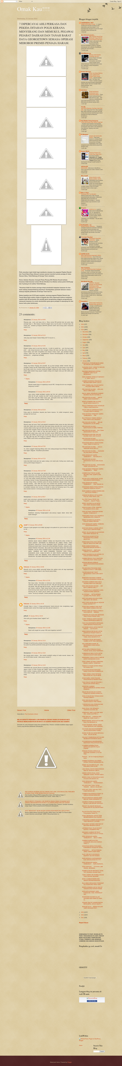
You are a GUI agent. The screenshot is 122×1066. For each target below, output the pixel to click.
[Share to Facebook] (49, 308)
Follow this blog (92, 1001)
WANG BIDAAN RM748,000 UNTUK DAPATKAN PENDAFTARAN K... (92, 632)
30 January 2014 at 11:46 (43, 510)
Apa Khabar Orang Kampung (89, 120)
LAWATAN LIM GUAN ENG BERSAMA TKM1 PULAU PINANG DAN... (93, 615)
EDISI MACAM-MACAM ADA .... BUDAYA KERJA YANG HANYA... (92, 700)
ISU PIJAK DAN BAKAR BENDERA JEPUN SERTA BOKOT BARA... (92, 729)
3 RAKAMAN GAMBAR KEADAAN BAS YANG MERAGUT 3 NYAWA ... (93, 820)
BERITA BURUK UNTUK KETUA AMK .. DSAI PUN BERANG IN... (93, 721)
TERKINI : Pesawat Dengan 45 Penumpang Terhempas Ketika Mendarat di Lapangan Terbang (95, 286)
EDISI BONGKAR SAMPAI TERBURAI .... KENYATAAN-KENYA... (93, 524)
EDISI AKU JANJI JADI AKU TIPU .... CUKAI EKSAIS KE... (92, 790)
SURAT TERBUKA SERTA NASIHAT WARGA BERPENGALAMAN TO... (92, 619)
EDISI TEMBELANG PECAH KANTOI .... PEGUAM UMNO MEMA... (92, 385)
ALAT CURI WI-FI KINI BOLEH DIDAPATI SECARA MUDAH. (91, 855)
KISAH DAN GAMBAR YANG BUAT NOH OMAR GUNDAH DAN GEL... (92, 607)
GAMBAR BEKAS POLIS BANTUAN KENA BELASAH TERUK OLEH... (92, 559)
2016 (82, 324)
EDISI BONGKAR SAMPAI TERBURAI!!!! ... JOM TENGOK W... (93, 483)
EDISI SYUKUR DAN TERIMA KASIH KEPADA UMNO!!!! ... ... (92, 696)
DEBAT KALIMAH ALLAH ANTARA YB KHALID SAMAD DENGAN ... (93, 555)
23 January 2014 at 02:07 (38, 363)
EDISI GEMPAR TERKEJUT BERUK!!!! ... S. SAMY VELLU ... (93, 377)
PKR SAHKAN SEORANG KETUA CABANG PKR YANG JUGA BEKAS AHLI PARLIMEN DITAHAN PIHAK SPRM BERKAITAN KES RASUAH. (50, 792)
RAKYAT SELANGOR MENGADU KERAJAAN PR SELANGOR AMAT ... (92, 807)
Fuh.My (83, 107)
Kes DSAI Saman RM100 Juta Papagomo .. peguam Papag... (91, 500)
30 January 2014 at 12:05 (43, 627)
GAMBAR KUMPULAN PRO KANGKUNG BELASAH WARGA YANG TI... (92, 842)
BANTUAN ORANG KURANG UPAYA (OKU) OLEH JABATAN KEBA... (92, 528)
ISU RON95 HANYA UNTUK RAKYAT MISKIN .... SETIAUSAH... (92, 627)
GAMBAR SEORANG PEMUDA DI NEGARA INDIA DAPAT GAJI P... (92, 381)
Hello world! (84, 168)
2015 (82, 327)
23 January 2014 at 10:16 (37, 603)
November (86, 334)
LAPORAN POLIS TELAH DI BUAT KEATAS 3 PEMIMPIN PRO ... (92, 828)
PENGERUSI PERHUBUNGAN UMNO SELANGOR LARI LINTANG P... (93, 363)
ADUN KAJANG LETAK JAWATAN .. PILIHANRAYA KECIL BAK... (92, 508)
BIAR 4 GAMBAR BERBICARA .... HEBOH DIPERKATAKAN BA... (91, 879)
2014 (82, 329)
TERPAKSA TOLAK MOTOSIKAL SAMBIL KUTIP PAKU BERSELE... (92, 640)
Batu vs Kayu (85, 192)
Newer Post (21, 710)
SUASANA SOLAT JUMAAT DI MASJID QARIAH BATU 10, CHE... (93, 368)
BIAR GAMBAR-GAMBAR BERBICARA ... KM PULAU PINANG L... (93, 491)
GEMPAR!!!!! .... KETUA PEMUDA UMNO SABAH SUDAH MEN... (91, 850)
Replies (28, 378)
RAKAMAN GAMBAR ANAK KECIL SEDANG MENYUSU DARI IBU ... (92, 582)
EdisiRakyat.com (86, 53)
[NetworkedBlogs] (92, 998)
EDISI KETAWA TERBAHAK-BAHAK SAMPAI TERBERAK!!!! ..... (92, 512)
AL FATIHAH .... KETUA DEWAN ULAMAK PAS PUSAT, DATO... (91, 595)
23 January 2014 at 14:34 (38, 665)
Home (46, 710)
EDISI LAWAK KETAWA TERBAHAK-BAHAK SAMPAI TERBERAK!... (92, 662)
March (84, 355)
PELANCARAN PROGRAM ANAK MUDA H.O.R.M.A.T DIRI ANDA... (92, 568)
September (86, 339)
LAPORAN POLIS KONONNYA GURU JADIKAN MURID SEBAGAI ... (92, 590)
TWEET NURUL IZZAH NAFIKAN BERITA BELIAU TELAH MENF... (92, 674)
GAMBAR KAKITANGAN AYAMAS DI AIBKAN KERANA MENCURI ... (92, 794)
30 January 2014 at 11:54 (43, 538)
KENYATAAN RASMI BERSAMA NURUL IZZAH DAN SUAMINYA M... (93, 670)
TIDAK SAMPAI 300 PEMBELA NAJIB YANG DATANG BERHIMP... (93, 875)
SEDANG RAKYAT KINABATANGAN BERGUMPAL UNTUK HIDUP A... (92, 903)
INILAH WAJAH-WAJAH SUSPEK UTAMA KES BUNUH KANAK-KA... (92, 692)
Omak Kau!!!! (33, 9)
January (85, 361)
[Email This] (44, 308)
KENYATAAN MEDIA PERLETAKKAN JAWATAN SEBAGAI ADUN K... (92, 487)
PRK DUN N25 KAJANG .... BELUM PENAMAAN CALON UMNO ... (92, 423)
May (84, 350)
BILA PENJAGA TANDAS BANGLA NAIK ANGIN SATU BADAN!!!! (92, 418)
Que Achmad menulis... (88, 35)
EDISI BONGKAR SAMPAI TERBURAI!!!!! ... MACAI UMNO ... (92, 837)
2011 (82, 917)
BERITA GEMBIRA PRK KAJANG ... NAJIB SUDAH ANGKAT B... (92, 402)
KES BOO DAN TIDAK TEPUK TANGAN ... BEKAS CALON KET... (92, 786)
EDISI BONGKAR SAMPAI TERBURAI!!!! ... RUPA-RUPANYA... (93, 863)
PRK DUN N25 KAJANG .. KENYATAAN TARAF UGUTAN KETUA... (93, 465)
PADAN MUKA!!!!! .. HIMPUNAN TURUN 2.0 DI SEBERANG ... (91, 550)
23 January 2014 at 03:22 (38, 422)
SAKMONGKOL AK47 (87, 23)
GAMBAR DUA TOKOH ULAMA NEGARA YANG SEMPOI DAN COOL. (91, 474)
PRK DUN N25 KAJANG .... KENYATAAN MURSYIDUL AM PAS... (93, 439)
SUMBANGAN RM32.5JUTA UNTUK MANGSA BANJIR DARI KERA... (92, 654)
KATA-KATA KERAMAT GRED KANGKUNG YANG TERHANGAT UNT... (92, 893)
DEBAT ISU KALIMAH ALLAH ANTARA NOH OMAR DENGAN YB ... (93, 533)
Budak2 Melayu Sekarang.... (88, 226)
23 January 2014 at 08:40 (35, 525)
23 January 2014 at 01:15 (38, 335)
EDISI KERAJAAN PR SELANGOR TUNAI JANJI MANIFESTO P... (92, 636)
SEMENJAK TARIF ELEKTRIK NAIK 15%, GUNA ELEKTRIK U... (92, 713)
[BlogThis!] (46, 308)
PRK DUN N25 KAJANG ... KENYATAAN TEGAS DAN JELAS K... (92, 461)
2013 (82, 912)
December (86, 331)
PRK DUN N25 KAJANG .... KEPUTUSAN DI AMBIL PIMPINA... (93, 427)
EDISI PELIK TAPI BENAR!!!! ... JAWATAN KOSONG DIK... (91, 709)
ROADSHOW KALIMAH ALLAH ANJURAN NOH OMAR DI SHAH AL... (92, 898)
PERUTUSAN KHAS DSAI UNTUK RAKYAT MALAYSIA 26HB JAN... (92, 542)
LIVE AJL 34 (92, 209)
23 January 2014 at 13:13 (38, 640)
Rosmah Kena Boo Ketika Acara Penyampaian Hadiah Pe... (91, 812)
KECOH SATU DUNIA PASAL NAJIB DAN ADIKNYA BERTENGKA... (92, 479)
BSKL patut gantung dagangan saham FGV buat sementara (91, 256)
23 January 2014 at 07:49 (38, 471)
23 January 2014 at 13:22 (38, 653)
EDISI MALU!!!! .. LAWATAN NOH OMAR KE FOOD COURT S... (91, 717)
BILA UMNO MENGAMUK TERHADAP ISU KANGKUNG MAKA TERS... (93, 883)
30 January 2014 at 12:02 (43, 580)
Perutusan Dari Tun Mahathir (88, 194)
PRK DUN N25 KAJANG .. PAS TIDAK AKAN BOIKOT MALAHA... (93, 431)
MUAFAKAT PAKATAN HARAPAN (95, 239)
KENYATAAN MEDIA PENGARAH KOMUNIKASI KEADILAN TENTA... (93, 846)
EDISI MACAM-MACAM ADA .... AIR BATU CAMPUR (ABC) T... (92, 586)
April (84, 353)
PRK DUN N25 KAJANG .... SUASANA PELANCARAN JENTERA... (93, 451)
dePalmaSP (84, 166)
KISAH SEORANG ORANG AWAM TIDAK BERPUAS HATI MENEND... (93, 725)
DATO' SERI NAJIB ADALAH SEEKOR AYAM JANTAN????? (93, 603)
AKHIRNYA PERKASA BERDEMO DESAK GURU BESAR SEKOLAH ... (93, 802)
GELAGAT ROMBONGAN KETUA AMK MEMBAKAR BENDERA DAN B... (93, 738)
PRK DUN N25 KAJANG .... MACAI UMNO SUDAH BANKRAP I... (92, 398)
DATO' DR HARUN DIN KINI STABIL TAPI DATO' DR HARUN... (92, 599)
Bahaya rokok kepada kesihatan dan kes (95, 55)
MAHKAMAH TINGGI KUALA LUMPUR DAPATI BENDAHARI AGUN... (93, 658)
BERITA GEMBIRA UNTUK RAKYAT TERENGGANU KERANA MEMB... (92, 888)
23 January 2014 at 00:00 (38, 319)
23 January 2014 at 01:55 (38, 346)
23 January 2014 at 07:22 (38, 458)
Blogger (69, 1062)
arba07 (26, 525)
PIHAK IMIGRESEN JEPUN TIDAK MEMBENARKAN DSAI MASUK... (92, 816)
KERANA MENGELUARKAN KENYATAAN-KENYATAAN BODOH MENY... (93, 564)
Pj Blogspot (84, 134)
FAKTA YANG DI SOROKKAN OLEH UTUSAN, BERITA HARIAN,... (92, 410)
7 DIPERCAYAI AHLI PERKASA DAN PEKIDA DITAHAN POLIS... (92, 705)
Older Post (71, 710)
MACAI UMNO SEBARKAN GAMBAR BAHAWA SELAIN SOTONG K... (92, 394)
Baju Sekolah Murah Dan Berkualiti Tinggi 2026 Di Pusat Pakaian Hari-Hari (95, 38)
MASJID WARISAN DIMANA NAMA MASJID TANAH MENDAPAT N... (92, 798)
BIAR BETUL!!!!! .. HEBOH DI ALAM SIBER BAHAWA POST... (92, 907)
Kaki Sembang (85, 267)
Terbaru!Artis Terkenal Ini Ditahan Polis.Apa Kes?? (95, 303)
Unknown (26, 567)
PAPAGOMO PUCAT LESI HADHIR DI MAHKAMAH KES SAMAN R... (93, 516)
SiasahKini (84, 301)
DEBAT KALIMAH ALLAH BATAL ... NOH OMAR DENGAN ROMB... (92, 504)
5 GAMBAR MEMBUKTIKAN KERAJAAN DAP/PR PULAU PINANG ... (91, 747)
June (84, 347)
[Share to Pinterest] (51, 308)
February (85, 358)
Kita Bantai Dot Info (87, 281)
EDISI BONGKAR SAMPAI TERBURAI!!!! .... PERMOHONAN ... (93, 782)
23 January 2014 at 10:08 (37, 567)
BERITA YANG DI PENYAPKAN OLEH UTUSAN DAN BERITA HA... (93, 777)
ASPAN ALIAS (85, 254)
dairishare (84, 90)
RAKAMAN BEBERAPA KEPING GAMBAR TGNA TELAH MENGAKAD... (91, 373)
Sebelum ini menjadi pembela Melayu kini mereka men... (92, 666)
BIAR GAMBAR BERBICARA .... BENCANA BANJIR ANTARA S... (92, 546)
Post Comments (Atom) (31, 714)
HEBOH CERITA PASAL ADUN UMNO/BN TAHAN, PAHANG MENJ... (93, 773)
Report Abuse (83, 922)
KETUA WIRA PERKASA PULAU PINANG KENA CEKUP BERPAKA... (93, 650)
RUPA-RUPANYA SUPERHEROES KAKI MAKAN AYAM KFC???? (92, 859)
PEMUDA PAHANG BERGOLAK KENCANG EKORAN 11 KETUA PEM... (91, 752)
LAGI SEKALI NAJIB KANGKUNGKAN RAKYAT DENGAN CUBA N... (93, 769)
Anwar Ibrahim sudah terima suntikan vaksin (95, 178)
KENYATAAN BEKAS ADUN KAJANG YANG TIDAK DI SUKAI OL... (92, 443)
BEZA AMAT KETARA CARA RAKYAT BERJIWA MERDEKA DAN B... (92, 824)
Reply (25, 329)
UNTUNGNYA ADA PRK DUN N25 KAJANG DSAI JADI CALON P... (92, 435)
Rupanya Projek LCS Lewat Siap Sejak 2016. (95, 153)
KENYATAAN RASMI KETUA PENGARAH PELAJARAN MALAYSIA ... (90, 538)
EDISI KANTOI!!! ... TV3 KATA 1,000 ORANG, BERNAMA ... (92, 867)
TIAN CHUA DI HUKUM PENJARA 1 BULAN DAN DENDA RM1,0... (92, 683)
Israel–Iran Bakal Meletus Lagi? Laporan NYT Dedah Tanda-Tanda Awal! (96, 75)
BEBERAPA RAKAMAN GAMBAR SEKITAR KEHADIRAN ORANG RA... (93, 578)
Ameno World (85, 151)
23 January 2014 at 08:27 (38, 497)
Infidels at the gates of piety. (88, 24)
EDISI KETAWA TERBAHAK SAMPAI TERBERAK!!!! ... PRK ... (92, 414)
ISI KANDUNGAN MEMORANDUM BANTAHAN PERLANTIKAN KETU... (93, 742)
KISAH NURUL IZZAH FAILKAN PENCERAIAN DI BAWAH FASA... (92, 678)
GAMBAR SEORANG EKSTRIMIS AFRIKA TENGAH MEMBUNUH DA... (93, 761)
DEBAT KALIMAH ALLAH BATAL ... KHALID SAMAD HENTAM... (92, 520)
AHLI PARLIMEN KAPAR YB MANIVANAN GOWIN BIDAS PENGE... (91, 645)
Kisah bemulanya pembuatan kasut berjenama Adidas (94, 93)
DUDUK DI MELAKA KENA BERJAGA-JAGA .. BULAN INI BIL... (93, 733)
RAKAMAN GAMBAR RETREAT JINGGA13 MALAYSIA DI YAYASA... (93, 833)
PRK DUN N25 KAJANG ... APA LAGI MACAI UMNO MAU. (92, 390)
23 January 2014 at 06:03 (43, 382)
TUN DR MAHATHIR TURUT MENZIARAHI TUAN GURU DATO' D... (92, 574)
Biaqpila (83, 208)
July (84, 345)
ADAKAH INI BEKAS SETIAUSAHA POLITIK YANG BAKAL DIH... (92, 495)
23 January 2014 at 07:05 (38, 446)
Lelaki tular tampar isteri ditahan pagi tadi (91, 122)
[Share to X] (47, 308)
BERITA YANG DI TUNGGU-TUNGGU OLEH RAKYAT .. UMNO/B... (92, 611)
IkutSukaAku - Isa (86, 225)
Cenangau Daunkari (87, 237)
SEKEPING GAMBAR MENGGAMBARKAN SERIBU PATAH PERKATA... (93, 688)
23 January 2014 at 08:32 (43, 392)
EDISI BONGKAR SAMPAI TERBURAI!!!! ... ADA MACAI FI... (92, 455)
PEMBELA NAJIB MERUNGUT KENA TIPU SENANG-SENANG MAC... (92, 871)
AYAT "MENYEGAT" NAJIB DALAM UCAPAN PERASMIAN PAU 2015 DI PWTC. (47, 810)
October (85, 337)
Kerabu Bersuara (86, 71)
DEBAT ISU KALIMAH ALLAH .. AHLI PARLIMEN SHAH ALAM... (92, 765)
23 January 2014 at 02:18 (38, 409)
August (85, 342)
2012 (82, 915)
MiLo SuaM (84, 176)
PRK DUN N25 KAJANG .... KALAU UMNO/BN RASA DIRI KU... (92, 447)
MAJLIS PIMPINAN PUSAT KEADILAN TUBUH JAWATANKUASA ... (93, 406)
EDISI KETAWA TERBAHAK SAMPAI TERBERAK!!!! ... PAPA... (92, 469)
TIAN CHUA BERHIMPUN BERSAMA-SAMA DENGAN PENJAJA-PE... (93, 623)
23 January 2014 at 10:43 (36, 616)
